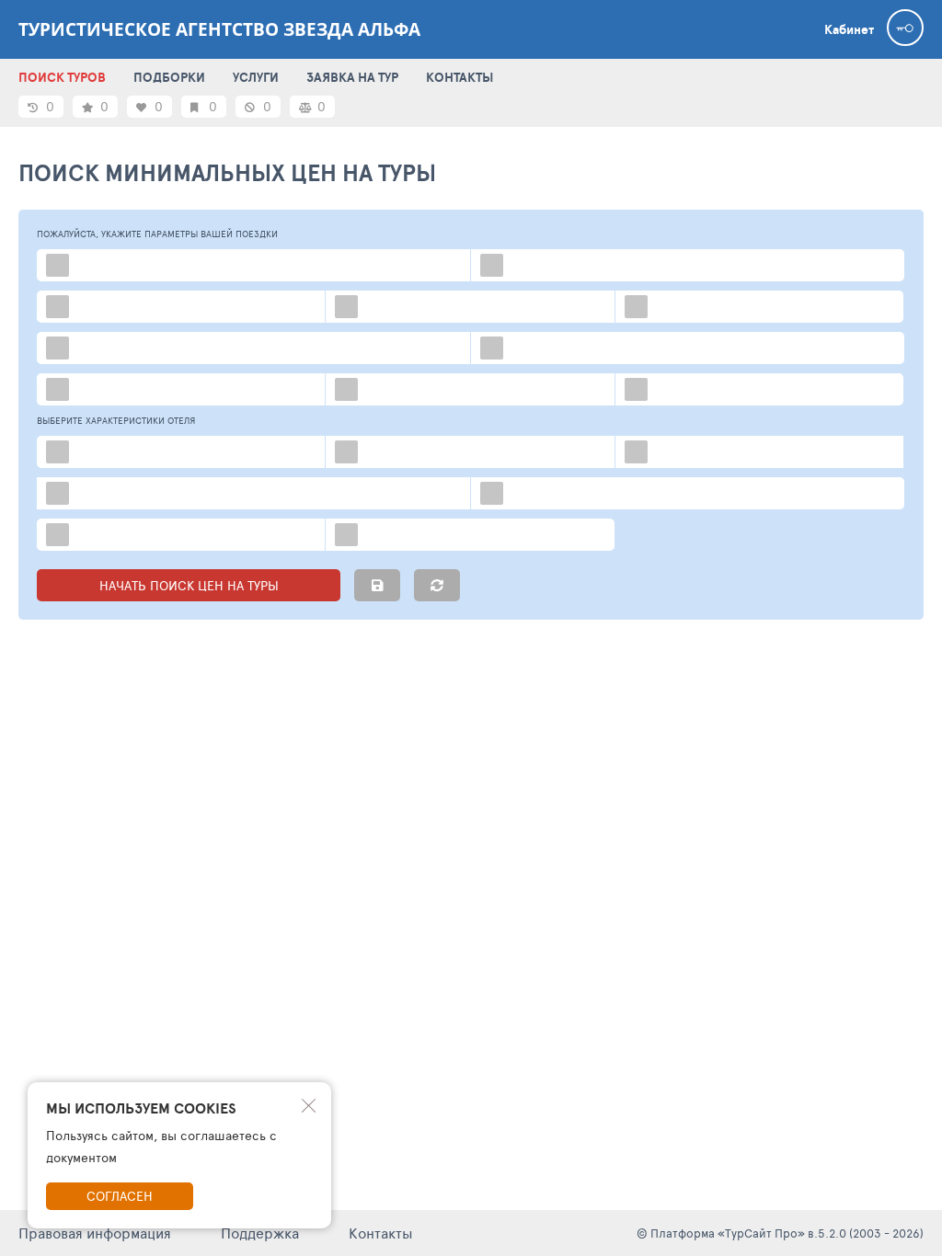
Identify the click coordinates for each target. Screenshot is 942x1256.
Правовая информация (94, 1232)
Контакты (381, 1232)
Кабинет (849, 29)
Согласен (119, 1196)
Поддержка (260, 1232)
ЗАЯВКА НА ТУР (352, 77)
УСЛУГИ (256, 77)
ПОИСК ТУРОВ (62, 77)
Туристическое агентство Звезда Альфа (219, 29)
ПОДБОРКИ (169, 77)
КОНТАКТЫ (459, 77)
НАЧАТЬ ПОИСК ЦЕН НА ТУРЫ (189, 585)
